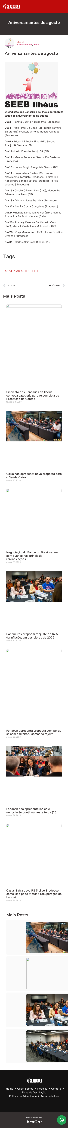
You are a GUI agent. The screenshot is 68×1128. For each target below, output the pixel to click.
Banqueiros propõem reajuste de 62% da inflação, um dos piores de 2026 (32, 635)
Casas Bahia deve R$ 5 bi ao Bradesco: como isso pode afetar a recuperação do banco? (34, 894)
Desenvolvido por (34, 1117)
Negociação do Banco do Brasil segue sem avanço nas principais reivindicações (32, 556)
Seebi (36, 44)
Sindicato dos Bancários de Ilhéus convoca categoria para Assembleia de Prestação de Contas (32, 395)
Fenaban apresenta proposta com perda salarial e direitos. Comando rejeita (33, 732)
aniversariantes (24, 44)
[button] (59, 6)
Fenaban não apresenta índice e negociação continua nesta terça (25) (32, 810)
